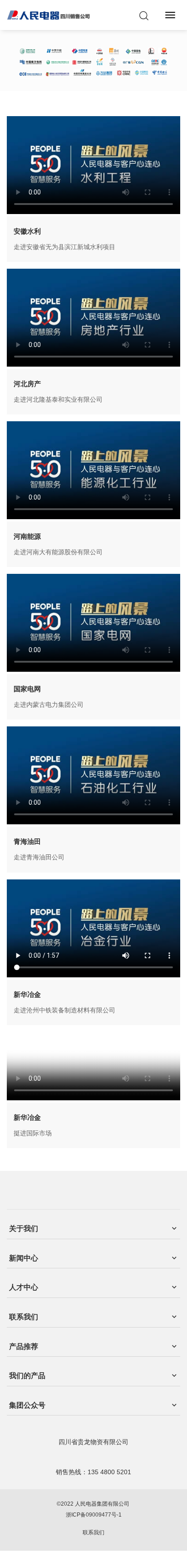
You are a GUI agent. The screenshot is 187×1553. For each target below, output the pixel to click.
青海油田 (27, 841)
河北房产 (27, 384)
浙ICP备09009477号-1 (94, 1515)
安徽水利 (27, 231)
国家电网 (27, 689)
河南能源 (27, 536)
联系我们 (93, 1532)
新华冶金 (27, 994)
